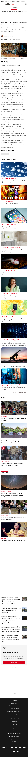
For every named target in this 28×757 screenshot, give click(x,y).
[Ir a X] (8, 747)
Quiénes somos (14, 703)
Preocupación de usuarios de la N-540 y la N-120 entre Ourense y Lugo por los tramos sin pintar (11, 629)
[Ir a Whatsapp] (10, 751)
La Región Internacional (14, 718)
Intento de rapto (20, 1)
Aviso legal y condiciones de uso (14, 739)
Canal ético (14, 730)
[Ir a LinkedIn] (16, 747)
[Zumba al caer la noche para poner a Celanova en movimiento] (14, 430)
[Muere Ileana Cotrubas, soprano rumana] (14, 529)
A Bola (9, 11)
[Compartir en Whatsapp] (2, 62)
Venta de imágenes (14, 714)
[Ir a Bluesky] (24, 747)
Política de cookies (14, 736)
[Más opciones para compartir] (10, 62)
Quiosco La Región (14, 708)
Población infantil (10, 1)
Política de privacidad (14, 733)
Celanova (4, 11)
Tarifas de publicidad (14, 711)
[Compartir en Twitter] (7, 62)
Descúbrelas (14, 662)
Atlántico (14, 724)
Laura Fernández (8, 36)
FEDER (14, 741)
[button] (26, 4)
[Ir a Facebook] (4, 747)
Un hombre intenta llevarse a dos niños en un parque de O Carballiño (11, 610)
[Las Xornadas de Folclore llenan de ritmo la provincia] (14, 408)
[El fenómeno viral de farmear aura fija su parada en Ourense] (14, 507)
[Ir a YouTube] (20, 747)
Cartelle (14, 11)
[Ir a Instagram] (12, 747)
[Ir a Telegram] (14, 751)
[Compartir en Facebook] (4, 62)
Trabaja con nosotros (14, 705)
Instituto (5, 154)
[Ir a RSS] (18, 751)
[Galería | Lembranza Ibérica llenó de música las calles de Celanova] (14, 453)
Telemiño (14, 721)
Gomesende (20, 11)
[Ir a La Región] (9, 4)
